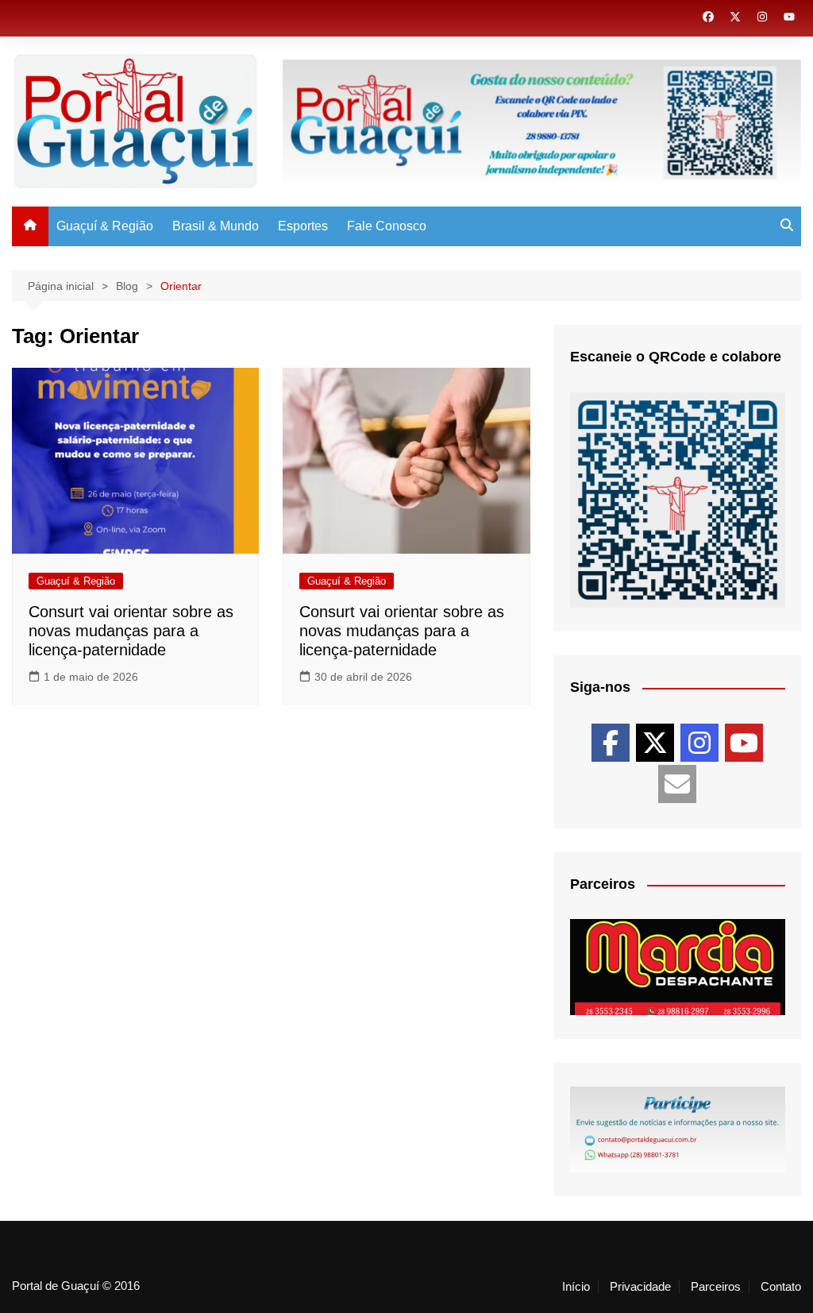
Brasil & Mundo (215, 226)
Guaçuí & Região (104, 226)
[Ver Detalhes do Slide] (677, 967)
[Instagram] (699, 743)
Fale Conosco (386, 226)
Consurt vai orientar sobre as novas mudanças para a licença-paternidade (131, 630)
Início (576, 1286)
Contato (781, 1286)
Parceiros (716, 1286)
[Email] (677, 784)
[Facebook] (610, 743)
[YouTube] (744, 743)
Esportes (303, 226)
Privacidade (640, 1286)
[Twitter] (655, 743)
